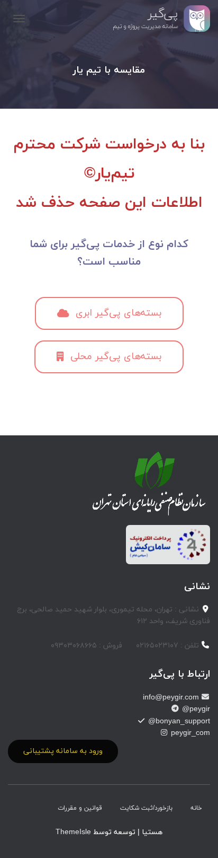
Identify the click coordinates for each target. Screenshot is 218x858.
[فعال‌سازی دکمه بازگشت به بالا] (21, 837)
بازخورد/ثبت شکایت (146, 808)
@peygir (195, 709)
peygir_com (189, 733)
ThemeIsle (73, 832)
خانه (196, 808)
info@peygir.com (172, 698)
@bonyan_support (178, 721)
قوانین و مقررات (80, 808)
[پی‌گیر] (158, 18)
